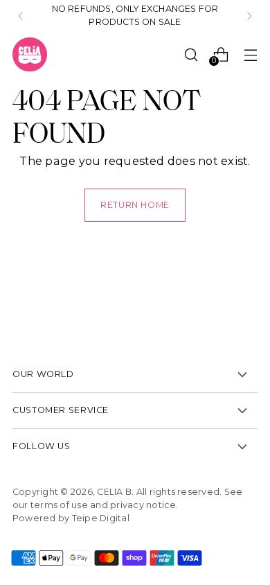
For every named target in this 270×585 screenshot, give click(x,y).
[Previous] (21, 16)
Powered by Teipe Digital (70, 518)
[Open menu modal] (250, 54)
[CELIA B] (29, 54)
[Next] (249, 16)
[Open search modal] (191, 54)
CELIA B (114, 492)
